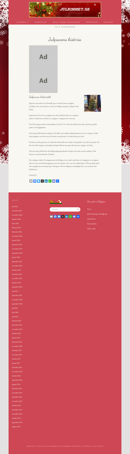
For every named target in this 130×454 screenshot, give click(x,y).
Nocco (89, 209)
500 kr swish (91, 229)
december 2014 (17, 397)
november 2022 (17, 266)
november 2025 (17, 215)
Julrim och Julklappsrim (50, 446)
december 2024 (17, 232)
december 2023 (17, 244)
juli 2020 (15, 308)
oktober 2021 (16, 283)
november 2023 (17, 249)
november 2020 (17, 299)
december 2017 (17, 350)
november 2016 (17, 371)
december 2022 (17, 261)
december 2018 (17, 342)
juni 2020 (15, 312)
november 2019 (17, 329)
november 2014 (17, 401)
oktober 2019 (16, 333)
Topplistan (92, 22)
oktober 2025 (16, 219)
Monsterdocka (92, 224)
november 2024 (17, 236)
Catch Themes (98, 446)
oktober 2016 (16, 376)
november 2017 (17, 355)
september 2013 (17, 422)
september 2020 (17, 304)
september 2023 (17, 253)
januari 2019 (16, 338)
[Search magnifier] (78, 209)
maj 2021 (15, 291)
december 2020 (17, 295)
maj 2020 (15, 316)
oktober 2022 (16, 270)
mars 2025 (15, 223)
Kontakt (108, 22)
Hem (56, 27)
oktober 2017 (16, 359)
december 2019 (17, 325)
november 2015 (17, 393)
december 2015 (17, 388)
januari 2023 (16, 257)
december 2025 (17, 211)
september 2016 (17, 380)
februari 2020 (16, 321)
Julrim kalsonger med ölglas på (97, 214)
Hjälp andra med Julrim (66, 22)
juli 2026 (15, 206)
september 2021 (17, 287)
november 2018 (17, 346)
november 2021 (17, 278)
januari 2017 (16, 363)
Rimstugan (41, 22)
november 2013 (17, 414)
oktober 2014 (16, 405)
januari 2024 (16, 240)
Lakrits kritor (91, 219)
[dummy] (43, 57)
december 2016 (17, 367)
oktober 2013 (16, 418)
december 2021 (17, 274)
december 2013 (17, 410)
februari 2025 (16, 227)
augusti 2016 (16, 384)
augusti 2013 (16, 426)
